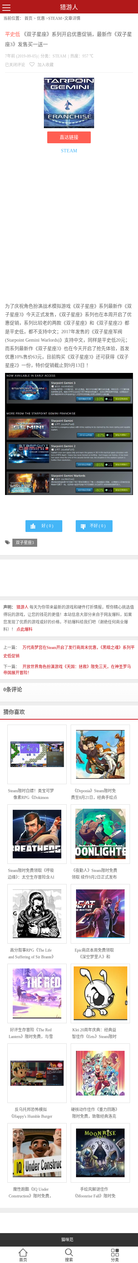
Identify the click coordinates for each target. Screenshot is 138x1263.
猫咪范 (67, 1239)
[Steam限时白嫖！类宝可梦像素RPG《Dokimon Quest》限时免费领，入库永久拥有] (37, 754)
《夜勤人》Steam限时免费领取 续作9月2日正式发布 (94, 874)
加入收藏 (45, 65)
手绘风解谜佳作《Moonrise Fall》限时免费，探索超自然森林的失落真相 (94, 1193)
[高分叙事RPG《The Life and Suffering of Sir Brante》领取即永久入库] (37, 913)
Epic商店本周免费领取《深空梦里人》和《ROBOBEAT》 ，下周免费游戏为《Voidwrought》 (94, 954)
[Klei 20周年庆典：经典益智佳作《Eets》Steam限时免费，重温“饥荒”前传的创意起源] (100, 993)
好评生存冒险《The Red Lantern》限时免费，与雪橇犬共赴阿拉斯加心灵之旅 (31, 1034)
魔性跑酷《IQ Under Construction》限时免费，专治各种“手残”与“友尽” (31, 1193)
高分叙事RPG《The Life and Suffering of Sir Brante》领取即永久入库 (31, 954)
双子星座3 (25, 542)
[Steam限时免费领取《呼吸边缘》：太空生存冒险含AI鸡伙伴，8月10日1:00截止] (37, 834)
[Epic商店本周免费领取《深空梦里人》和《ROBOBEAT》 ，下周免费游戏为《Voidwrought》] (100, 913)
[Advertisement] (69, 229)
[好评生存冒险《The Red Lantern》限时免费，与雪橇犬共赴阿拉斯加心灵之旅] (37, 993)
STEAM (55, 18)
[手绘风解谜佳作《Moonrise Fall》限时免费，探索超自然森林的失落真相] (100, 1152)
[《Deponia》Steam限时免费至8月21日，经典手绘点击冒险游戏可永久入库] (100, 754)
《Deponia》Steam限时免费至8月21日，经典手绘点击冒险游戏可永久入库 (94, 795)
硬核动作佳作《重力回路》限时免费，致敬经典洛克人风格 (94, 1113)
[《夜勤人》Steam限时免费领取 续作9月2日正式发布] (100, 834)
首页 (28, 18)
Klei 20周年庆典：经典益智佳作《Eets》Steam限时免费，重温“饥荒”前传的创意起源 (94, 1034)
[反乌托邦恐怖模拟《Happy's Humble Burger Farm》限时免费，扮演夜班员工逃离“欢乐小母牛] (37, 1073)
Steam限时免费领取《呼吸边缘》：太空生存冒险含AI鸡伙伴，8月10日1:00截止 (31, 874)
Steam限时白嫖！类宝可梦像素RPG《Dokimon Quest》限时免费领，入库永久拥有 (31, 795)
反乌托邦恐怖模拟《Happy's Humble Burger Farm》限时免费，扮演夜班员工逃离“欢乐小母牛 (31, 1113)
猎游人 (69, 7)
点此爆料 (24, 629)
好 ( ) (47, 526)
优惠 (41, 18)
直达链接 (69, 137)
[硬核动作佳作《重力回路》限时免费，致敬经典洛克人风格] (100, 1073)
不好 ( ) (98, 526)
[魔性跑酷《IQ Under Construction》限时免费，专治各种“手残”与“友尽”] (37, 1152)
